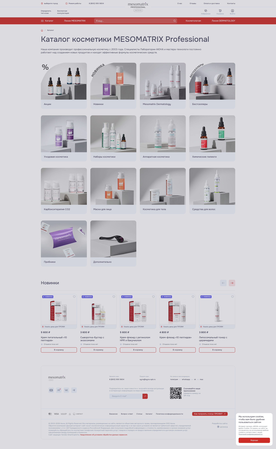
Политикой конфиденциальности (250, 434)
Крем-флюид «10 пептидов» (176, 337)
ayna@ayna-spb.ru (148, 379)
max (201, 379)
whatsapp (186, 379)
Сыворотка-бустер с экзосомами (92, 339)
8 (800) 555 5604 (96, 3)
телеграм (174, 379)
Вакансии (113, 414)
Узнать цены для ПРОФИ (55, 327)
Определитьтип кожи (46, 12)
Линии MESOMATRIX (74, 20)
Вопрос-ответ (127, 414)
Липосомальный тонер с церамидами (213, 339)
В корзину (59, 350)
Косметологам (193, 20)
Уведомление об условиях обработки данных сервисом (103, 435)
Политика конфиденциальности (169, 414)
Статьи (139, 414)
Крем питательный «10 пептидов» (54, 339)
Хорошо (254, 440)
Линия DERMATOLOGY (223, 20)
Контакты (231, 3)
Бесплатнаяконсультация (63, 12)
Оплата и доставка (212, 3)
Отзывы (193, 3)
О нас (179, 3)
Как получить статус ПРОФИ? (208, 414)
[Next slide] (232, 283)
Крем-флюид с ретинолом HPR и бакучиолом (135, 339)
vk (195, 379)
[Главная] (42, 30)
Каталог (49, 20)
